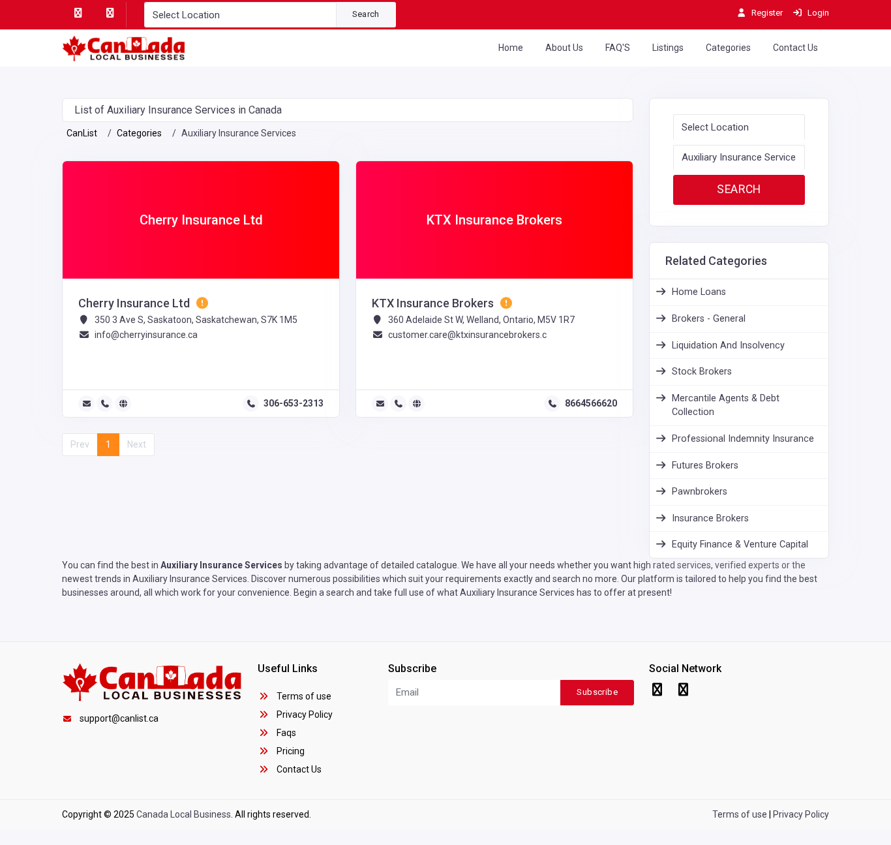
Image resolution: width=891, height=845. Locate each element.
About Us (564, 47)
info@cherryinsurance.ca (146, 335)
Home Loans (699, 292)
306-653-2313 (294, 403)
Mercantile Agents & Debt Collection (725, 405)
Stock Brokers (702, 371)
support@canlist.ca (119, 718)
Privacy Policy (304, 714)
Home (510, 47)
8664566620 (591, 403)
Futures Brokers (705, 465)
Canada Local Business (183, 814)
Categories (728, 47)
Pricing (290, 751)
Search (366, 14)
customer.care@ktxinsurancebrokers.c (467, 335)
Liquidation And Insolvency (728, 345)
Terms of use (303, 696)
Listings (668, 47)
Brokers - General (709, 318)
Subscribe (597, 692)
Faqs (285, 733)
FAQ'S (617, 47)
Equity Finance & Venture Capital (740, 544)
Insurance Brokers (710, 518)
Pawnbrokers (699, 491)
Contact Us (795, 47)
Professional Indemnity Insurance (743, 438)
